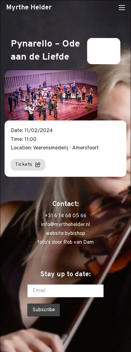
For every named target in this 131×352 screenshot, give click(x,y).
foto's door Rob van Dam (65, 242)
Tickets (23, 165)
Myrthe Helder (28, 7)
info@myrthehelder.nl (65, 224)
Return (100, 51)
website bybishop (65, 233)
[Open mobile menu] (122, 7)
